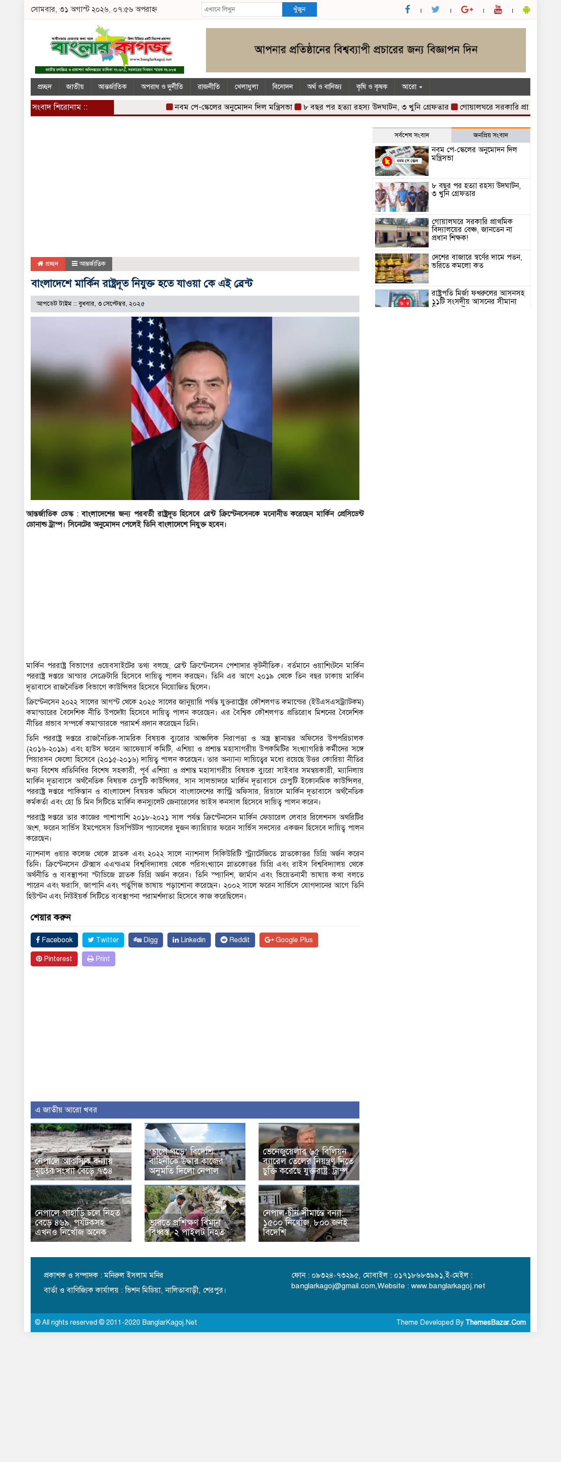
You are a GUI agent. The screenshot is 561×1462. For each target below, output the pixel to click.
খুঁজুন (299, 9)
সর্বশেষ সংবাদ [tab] (412, 135)
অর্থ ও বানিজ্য (324, 86)
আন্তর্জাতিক (112, 86)
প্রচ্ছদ (45, 86)
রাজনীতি (209, 86)
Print (102, 958)
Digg (150, 940)
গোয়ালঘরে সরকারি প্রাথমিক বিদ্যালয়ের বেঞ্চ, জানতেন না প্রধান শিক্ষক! (472, 230)
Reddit (238, 940)
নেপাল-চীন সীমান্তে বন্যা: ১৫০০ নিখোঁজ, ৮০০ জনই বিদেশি (305, 1223)
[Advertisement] (195, 192)
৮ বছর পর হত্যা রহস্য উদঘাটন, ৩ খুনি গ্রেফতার (356, 107)
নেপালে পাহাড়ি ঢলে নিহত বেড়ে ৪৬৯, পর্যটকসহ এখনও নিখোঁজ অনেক (77, 1223)
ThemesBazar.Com (495, 1322)
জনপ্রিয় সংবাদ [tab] (490, 135)
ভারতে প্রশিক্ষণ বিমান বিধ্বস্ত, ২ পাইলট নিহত (186, 1227)
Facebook (56, 940)
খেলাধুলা (246, 86)
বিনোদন (283, 86)
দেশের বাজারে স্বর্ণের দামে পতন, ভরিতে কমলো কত (477, 261)
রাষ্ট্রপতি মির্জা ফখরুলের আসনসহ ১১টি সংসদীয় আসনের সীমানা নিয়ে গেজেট (478, 301)
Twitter (106, 940)
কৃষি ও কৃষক (371, 86)
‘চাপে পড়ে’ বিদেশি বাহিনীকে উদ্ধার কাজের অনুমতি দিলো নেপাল (186, 1161)
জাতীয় (75, 86)
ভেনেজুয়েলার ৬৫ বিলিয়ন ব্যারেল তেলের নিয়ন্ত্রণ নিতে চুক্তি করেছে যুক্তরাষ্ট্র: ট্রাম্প (308, 1161)
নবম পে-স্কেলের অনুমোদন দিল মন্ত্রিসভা (214, 107)
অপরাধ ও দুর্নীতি (162, 86)
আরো (410, 86)
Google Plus (293, 940)
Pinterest (57, 958)
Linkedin (192, 940)
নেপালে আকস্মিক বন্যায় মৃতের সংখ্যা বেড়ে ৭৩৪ (74, 1166)
